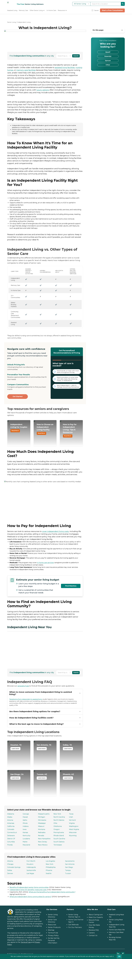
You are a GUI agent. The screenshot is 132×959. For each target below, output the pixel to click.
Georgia (26, 814)
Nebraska (41, 832)
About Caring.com (96, 915)
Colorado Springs (13, 867)
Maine (25, 842)
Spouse (108, 60)
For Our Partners (75, 927)
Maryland (26, 845)
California (10, 826)
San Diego (69, 867)
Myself (107, 52)
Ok (119, 956)
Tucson (68, 873)
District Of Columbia (11, 840)
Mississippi (42, 823)
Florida (10, 845)
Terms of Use (26, 942)
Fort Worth (31, 861)
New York (57, 814)
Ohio (55, 823)
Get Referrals (73, 925)
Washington (73, 826)
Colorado (10, 829)
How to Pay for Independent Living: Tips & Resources (70, 430)
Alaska (9, 817)
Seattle (48, 873)
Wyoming (73, 835)
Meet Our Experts (96, 917)
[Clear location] (70, 55)
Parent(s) (107, 56)
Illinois (25, 823)
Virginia (72, 823)
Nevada (41, 835)
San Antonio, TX (44, 746)
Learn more (15, 748)
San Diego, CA (16, 776)
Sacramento (70, 861)
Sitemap (51, 930)
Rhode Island (59, 835)
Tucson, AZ (42, 776)
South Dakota (59, 842)
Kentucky (26, 835)
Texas (71, 814)
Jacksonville (31, 870)
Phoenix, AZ (68, 776)
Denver (10, 873)
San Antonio (70, 864)
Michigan (41, 817)
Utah (71, 817)
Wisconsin (73, 832)
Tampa (68, 870)
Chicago (10, 864)
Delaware (11, 835)
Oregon (57, 829)
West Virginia (74, 829)
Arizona (10, 820)
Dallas (9, 870)
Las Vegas (30, 873)
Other (108, 65)
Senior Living (11, 22)
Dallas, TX (67, 746)
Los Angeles (50, 861)
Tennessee (58, 845)
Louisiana (26, 839)
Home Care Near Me (117, 930)
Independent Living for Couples (18, 427)
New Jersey (42, 842)
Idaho (25, 820)
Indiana (25, 826)
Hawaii (25, 817)
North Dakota (59, 820)
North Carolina (59, 817)
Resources (52, 925)
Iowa (24, 829)
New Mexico (42, 845)
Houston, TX (16, 746)
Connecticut (12, 832)
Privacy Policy (53, 935)
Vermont (72, 820)
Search (76, 56)
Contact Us (93, 935)
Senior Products (54, 927)
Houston (30, 864)
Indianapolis (31, 867)
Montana (41, 829)
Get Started (17, 396)
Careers (92, 933)
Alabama (10, 814)
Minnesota (42, 820)
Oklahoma (58, 826)
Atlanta (10, 861)
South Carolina (59, 839)
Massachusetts (43, 814)
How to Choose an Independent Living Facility (45, 428)
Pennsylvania (59, 832)
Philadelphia (50, 867)
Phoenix (49, 870)
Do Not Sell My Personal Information (53, 940)
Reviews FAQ (94, 930)
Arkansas (10, 823)
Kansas (25, 832)
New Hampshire (44, 839)
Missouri (41, 826)
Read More (15, 430)
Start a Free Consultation (112, 10)
